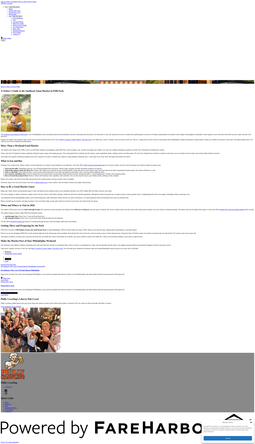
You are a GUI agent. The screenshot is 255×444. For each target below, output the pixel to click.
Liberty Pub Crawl (15, 11)
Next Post (13, 264)
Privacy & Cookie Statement (10, 442)
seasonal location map (18, 221)
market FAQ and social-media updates (232, 209)
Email (6, 261)
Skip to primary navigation (9, 1)
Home (11, 9)
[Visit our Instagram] (6, 394)
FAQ (14, 20)
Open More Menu (14, 7)
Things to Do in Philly (20, 25)
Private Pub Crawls (7, 286)
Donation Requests (19, 31)
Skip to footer (32, 1)
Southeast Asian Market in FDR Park (15, 134)
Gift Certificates (18, 18)
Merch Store (13, 14)
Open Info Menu (17, 16)
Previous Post (5, 264)
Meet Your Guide (18, 23)
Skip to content (22, 1)
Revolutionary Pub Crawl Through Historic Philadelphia (20, 270)
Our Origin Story (18, 27)
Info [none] (10, 16)
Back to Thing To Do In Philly (10, 87)
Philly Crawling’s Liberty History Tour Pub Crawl (76, 139)
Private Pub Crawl (14, 12)
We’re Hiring (17, 32)
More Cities (16, 29)
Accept (228, 438)
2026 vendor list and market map (94, 165)
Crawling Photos (18, 22)
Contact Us (16, 34)
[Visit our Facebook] (6, 391)
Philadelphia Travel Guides (13, 254)
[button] (251, 422)
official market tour (41, 182)
